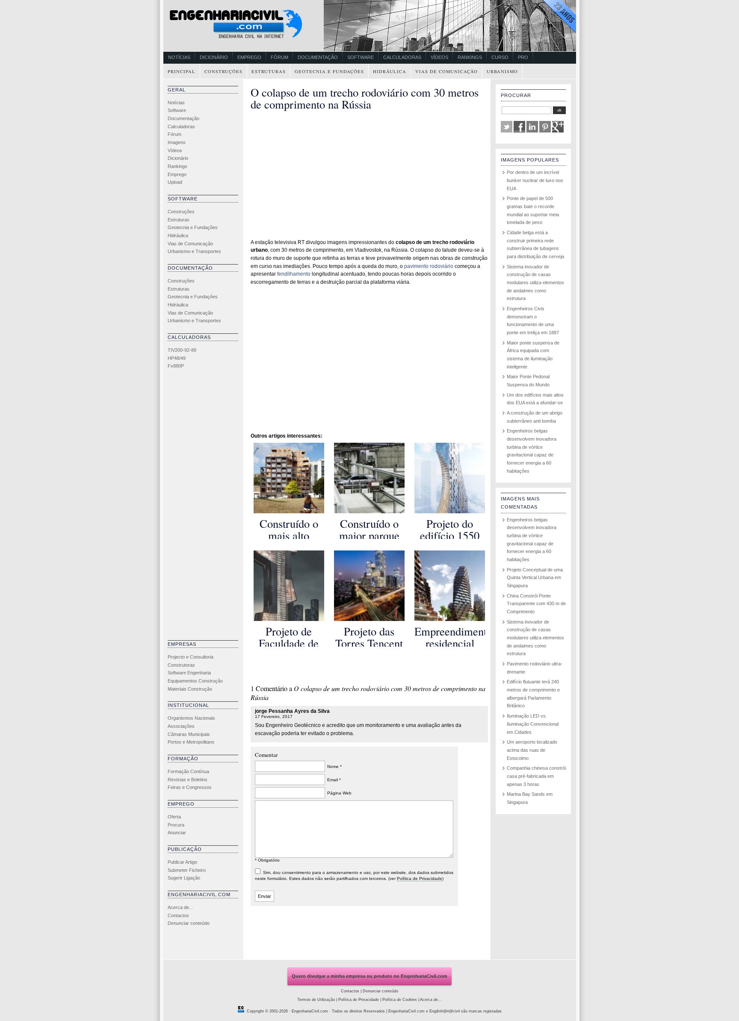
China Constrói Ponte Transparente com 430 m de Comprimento (536, 603)
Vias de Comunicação (446, 71)
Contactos (178, 915)
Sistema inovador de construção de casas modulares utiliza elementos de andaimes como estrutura (535, 282)
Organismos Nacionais (191, 718)
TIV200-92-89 (182, 350)
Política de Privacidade (419, 878)
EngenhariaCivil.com (310, 1011)
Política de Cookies (399, 999)
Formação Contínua (188, 771)
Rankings (470, 57)
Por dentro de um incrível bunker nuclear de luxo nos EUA (535, 180)
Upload (175, 182)
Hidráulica (389, 71)
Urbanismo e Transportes (194, 251)
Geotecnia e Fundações (329, 71)
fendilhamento (293, 274)
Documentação (318, 57)
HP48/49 (177, 358)
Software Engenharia (189, 672)
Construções (223, 71)
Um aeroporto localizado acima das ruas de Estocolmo (532, 749)
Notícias (179, 57)
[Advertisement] (202, 507)
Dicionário (214, 57)
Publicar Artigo (182, 862)
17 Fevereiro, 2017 (274, 716)
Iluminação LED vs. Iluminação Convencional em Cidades (533, 723)
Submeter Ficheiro (187, 870)
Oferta (174, 816)
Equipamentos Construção (195, 680)
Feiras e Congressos (190, 787)
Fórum (279, 57)
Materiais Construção (190, 688)
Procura (176, 824)
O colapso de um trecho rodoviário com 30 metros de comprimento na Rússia (365, 98)
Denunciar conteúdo (189, 923)
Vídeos (439, 57)
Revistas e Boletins (187, 779)
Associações (181, 726)
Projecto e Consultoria (190, 656)
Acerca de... (180, 907)
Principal (181, 71)
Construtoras (181, 665)
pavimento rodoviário (428, 266)
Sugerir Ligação (184, 877)
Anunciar (177, 832)
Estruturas (268, 71)
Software (360, 57)
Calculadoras (402, 57)
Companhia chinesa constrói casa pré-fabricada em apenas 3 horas (536, 775)
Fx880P (176, 365)
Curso (499, 57)
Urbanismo (502, 71)
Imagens (177, 142)
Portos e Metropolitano (191, 741)
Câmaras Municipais (189, 734)
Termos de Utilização (316, 999)
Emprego (249, 57)
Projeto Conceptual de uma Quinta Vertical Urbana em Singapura (535, 577)
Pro (523, 57)
